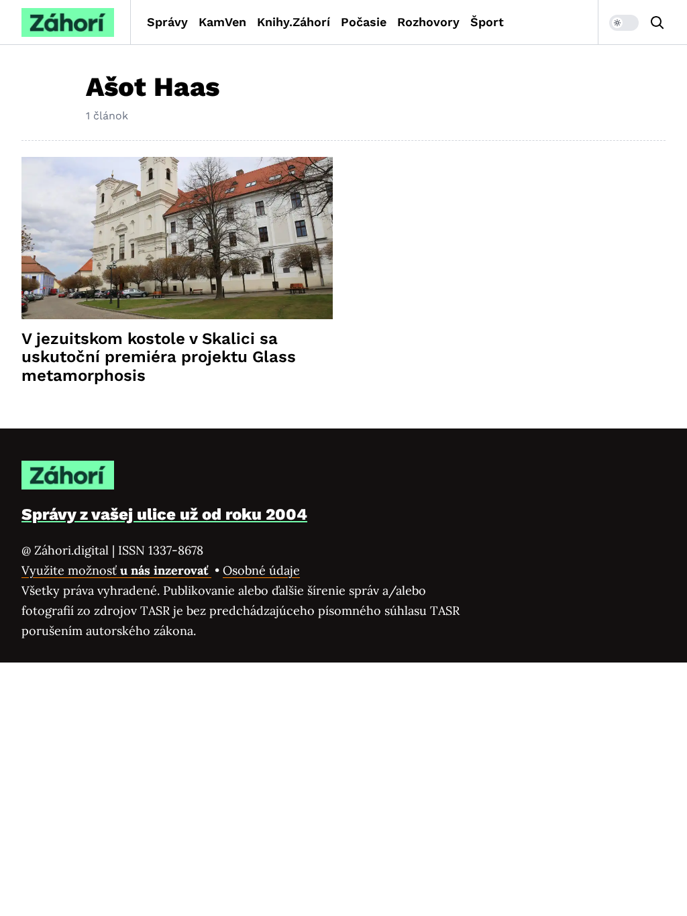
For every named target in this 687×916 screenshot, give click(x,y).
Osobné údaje (261, 570)
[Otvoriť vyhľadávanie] (657, 23)
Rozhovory (428, 22)
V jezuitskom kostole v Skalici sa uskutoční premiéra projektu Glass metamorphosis (158, 357)
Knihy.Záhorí (293, 22)
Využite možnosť (116, 570)
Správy (167, 22)
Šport (487, 22)
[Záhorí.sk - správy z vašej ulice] (67, 22)
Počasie (363, 22)
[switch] (624, 23)
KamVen (222, 22)
